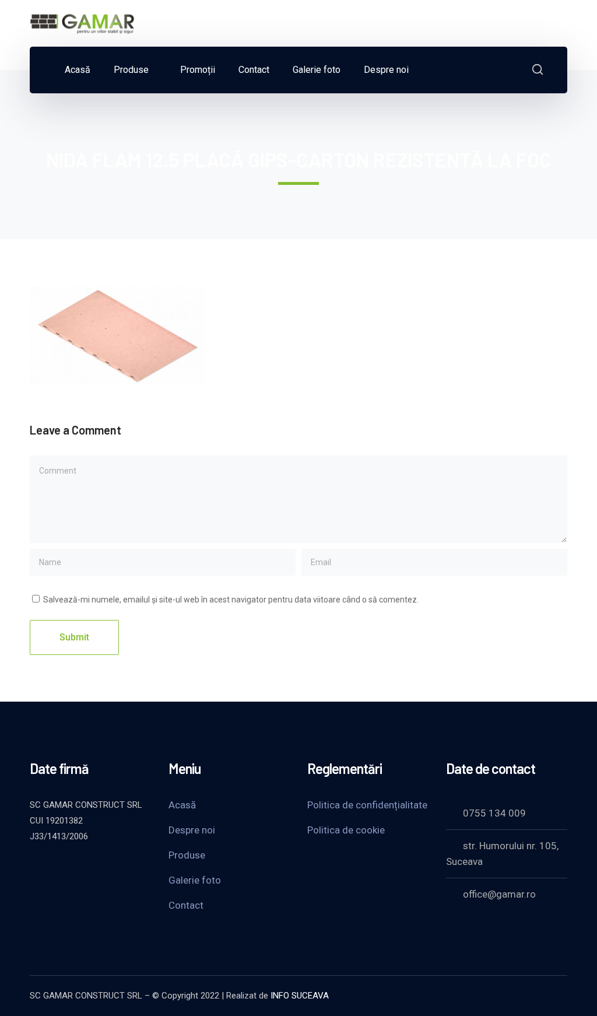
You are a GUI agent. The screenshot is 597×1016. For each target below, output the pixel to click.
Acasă (182, 805)
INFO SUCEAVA (300, 995)
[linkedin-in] (94, 868)
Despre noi (191, 830)
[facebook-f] (65, 868)
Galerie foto (194, 880)
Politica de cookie (346, 830)
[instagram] (123, 868)
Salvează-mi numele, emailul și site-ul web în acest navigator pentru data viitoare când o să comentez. (231, 599)
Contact (185, 905)
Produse (186, 855)
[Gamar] (82, 22)
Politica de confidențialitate (367, 805)
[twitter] (35, 868)
